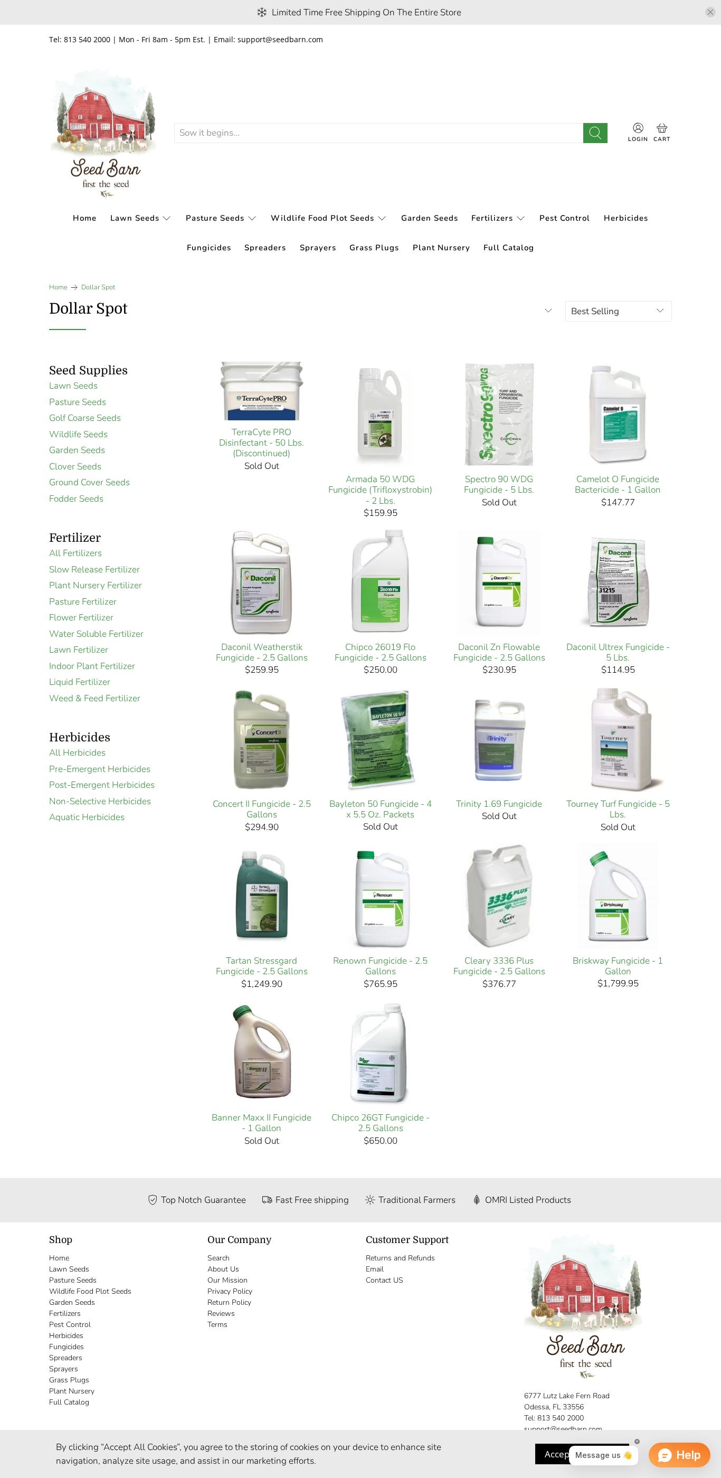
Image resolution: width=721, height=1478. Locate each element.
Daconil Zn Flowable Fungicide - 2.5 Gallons (499, 652)
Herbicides (626, 218)
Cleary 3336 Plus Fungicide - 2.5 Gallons (499, 966)
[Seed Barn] (103, 133)
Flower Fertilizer (81, 617)
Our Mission (227, 1280)
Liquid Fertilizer (79, 682)
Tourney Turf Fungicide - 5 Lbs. (618, 809)
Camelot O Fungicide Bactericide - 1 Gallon (618, 484)
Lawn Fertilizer (78, 650)
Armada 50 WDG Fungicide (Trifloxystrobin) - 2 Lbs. (380, 489)
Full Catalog (508, 247)
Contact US (384, 1280)
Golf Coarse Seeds (85, 418)
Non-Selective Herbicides (100, 801)
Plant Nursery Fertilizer (95, 585)
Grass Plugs (374, 247)
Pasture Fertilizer (83, 602)
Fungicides (209, 247)
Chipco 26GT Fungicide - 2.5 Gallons (380, 1123)
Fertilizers (492, 218)
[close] (710, 12)
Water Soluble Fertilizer (96, 634)
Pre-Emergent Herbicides (99, 769)
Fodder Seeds (76, 499)
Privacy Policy (229, 1291)
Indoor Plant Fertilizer (92, 666)
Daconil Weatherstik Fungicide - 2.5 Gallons (262, 652)
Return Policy (229, 1302)
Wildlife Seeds (78, 434)
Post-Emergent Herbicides (102, 785)
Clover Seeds (75, 466)
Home (85, 218)
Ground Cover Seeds (89, 482)
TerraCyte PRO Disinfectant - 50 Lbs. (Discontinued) (261, 442)
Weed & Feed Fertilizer (94, 698)
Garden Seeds (429, 218)
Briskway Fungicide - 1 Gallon (618, 966)
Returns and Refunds (400, 1258)
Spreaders (265, 247)
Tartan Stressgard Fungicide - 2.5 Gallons (262, 966)
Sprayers (318, 247)
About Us (223, 1269)
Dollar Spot (98, 287)
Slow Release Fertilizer (94, 569)
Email (375, 1269)
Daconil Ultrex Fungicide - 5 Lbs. (618, 652)
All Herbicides (77, 753)
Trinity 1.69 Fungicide (499, 803)
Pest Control (564, 218)
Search (218, 1258)
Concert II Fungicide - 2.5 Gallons (262, 809)
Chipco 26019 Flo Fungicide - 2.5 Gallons (380, 652)
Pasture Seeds (215, 218)
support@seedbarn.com (563, 1429)
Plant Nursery (441, 247)
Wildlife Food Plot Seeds (322, 218)
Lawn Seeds (134, 218)
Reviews (221, 1313)
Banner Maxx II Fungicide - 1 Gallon (261, 1123)
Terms (217, 1325)
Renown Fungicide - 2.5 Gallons (380, 966)
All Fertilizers (75, 553)
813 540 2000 (560, 1418)
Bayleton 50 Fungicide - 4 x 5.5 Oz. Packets (380, 809)
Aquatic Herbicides (87, 817)
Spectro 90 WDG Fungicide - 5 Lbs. (499, 484)
